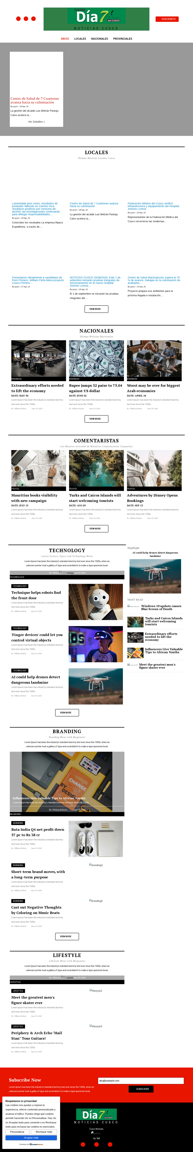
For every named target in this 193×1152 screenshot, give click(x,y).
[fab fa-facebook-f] (18, 18)
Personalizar (17, 1131)
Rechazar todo (44, 1131)
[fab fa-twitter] (26, 18)
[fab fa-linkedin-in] (33, 18)
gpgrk (15, 106)
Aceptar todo (31, 1137)
